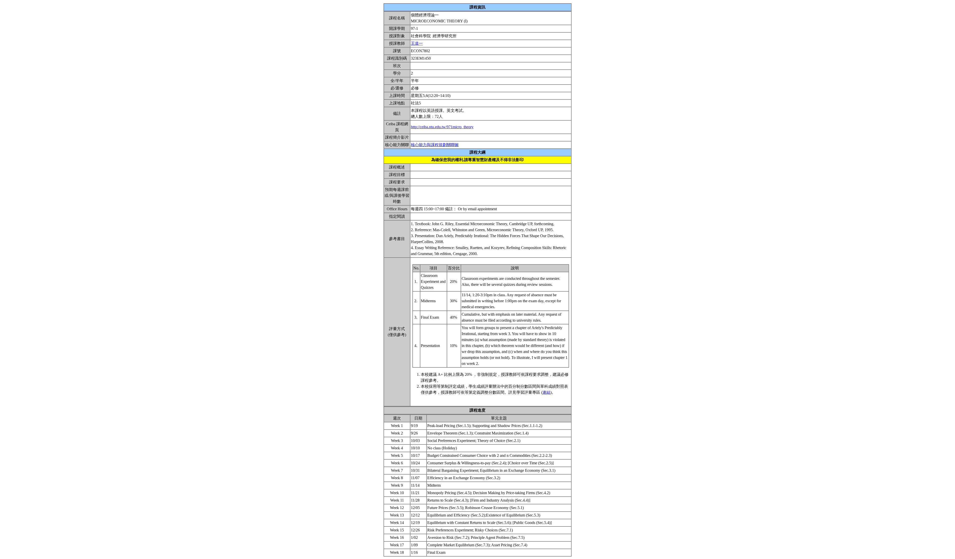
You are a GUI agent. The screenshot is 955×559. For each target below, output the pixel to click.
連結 (546, 392)
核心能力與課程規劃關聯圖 (435, 145)
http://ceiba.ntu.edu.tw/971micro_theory (442, 127)
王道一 (417, 43)
